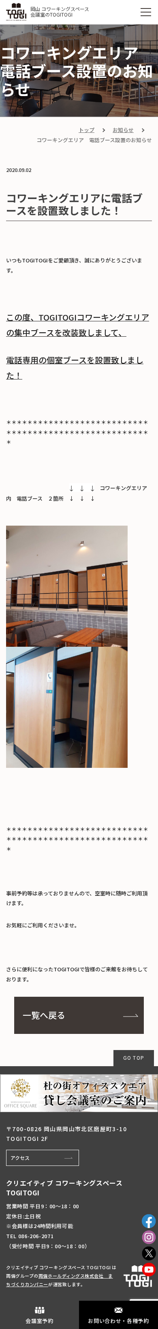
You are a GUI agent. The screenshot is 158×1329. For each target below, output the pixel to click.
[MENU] (146, 12)
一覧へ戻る (44, 1015)
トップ (86, 130)
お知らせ (123, 130)
